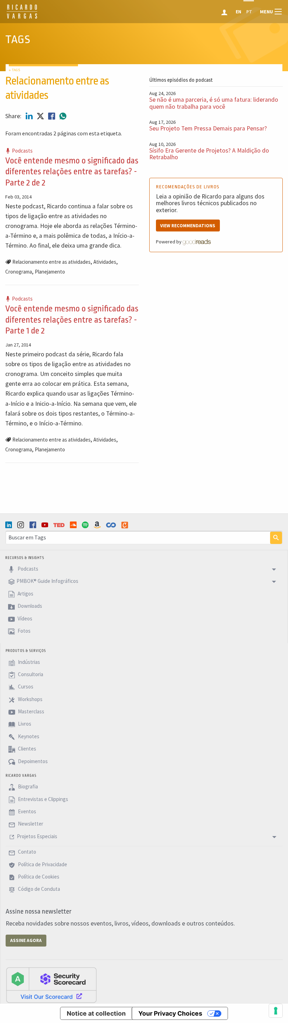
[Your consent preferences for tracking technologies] (275, 1010)
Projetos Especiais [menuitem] (37, 836)
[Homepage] (22, 17)
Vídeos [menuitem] (24, 618)
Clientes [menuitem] (26, 749)
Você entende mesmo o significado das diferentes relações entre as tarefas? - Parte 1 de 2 (71, 319)
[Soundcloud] (74, 524)
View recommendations (187, 226)
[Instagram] (21, 524)
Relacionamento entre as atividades (51, 261)
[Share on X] (41, 116)
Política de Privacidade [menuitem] (42, 864)
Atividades (104, 261)
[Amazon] (98, 524)
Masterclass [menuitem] (30, 711)
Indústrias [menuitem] (28, 662)
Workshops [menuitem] (29, 699)
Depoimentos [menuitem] (32, 761)
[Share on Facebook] (52, 116)
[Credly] (125, 525)
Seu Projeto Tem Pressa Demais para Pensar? (208, 128)
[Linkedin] (9, 524)
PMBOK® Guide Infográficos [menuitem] (47, 581)
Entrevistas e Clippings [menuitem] (42, 799)
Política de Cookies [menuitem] (38, 876)
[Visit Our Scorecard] (51, 985)
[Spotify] (86, 524)
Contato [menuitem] (26, 852)
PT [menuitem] (249, 12)
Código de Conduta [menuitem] (38, 889)
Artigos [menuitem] (25, 593)
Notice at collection (96, 1013)
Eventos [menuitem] (26, 811)
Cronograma (18, 271)
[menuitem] (225, 11)
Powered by (169, 241)
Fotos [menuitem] (24, 630)
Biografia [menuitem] (27, 786)
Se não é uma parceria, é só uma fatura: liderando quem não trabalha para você (213, 103)
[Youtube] (45, 524)
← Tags (14, 70)
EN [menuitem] (238, 12)
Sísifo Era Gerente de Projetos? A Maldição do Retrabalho (209, 154)
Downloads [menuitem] (29, 606)
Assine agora (26, 940)
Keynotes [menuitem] (28, 736)
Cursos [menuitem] (25, 687)
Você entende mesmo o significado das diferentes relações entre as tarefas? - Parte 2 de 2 (71, 171)
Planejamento (50, 271)
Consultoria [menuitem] (30, 674)
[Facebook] (34, 524)
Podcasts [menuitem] (27, 568)
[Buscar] (276, 538)
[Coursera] (111, 525)
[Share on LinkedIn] (30, 116)
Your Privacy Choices (170, 1013)
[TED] (59, 525)
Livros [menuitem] (24, 724)
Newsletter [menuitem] (30, 824)
